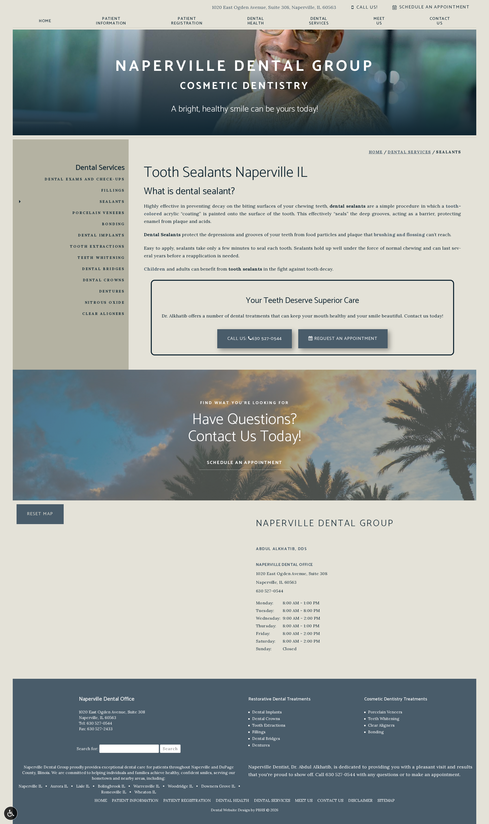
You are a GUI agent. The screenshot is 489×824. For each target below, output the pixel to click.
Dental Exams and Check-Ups (85, 179)
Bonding (113, 224)
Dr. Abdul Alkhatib (311, 767)
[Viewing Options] (11, 813)
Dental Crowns (104, 280)
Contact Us (330, 800)
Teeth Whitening (101, 257)
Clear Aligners (103, 313)
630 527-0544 (269, 590)
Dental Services (409, 152)
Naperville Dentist (268, 767)
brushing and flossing (399, 234)
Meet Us (304, 800)
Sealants (112, 201)
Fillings (113, 190)
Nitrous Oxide (105, 302)
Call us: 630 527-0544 (254, 338)
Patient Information (135, 800)
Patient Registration (187, 800)
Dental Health (232, 800)
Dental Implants (101, 235)
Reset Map (40, 514)
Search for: (87, 748)
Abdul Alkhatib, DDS (281, 549)
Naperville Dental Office (284, 564)
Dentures (112, 291)
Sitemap (386, 800)
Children (154, 269)
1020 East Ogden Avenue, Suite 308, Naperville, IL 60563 (274, 7)
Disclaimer (360, 800)
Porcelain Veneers (98, 212)
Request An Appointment (345, 338)
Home (45, 21)
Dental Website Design (230, 810)
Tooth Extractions (97, 246)
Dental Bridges (103, 269)
